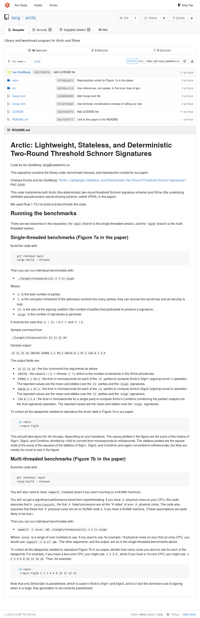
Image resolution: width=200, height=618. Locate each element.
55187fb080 (65, 104)
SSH (140, 61)
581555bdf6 (42, 72)
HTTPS (132, 61)
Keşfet (38, 5)
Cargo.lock (18, 96)
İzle (126, 18)
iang (16, 17)
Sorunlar (44, 30)
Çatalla (180, 18)
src (14, 88)
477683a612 (65, 80)
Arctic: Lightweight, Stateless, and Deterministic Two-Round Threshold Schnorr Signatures (122, 180)
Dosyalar (18, 30)
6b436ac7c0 (65, 88)
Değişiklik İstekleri (76, 30)
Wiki (105, 30)
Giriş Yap (187, 5)
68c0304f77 (65, 119)
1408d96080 (65, 96)
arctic (30, 17)
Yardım (53, 5)
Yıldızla (152, 18)
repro (15, 80)
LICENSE (18, 111)
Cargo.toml (19, 104)
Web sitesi (189, 614)
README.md (20, 119)
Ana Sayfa (21, 5)
